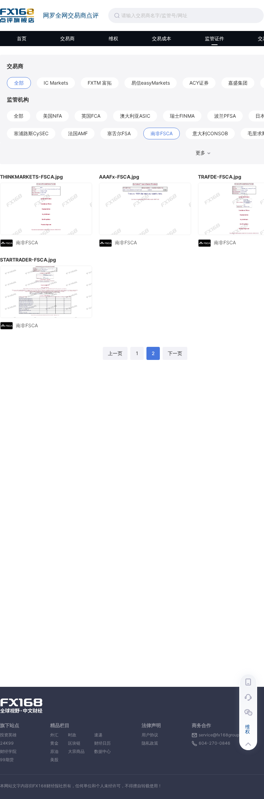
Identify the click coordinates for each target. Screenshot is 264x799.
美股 (54, 759)
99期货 (7, 759)
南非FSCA (27, 242)
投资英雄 (8, 734)
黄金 (54, 743)
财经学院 (8, 751)
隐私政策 (150, 743)
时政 (76, 734)
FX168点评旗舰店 (17, 15)
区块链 (76, 743)
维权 (113, 38)
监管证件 (214, 38)
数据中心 (102, 751)
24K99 (7, 743)
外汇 (54, 734)
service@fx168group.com (224, 734)
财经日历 (102, 743)
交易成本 (161, 38)
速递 (102, 734)
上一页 (115, 353)
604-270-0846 (214, 743)
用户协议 (150, 734)
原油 (54, 751)
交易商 (67, 38)
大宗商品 (76, 751)
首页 (21, 38)
